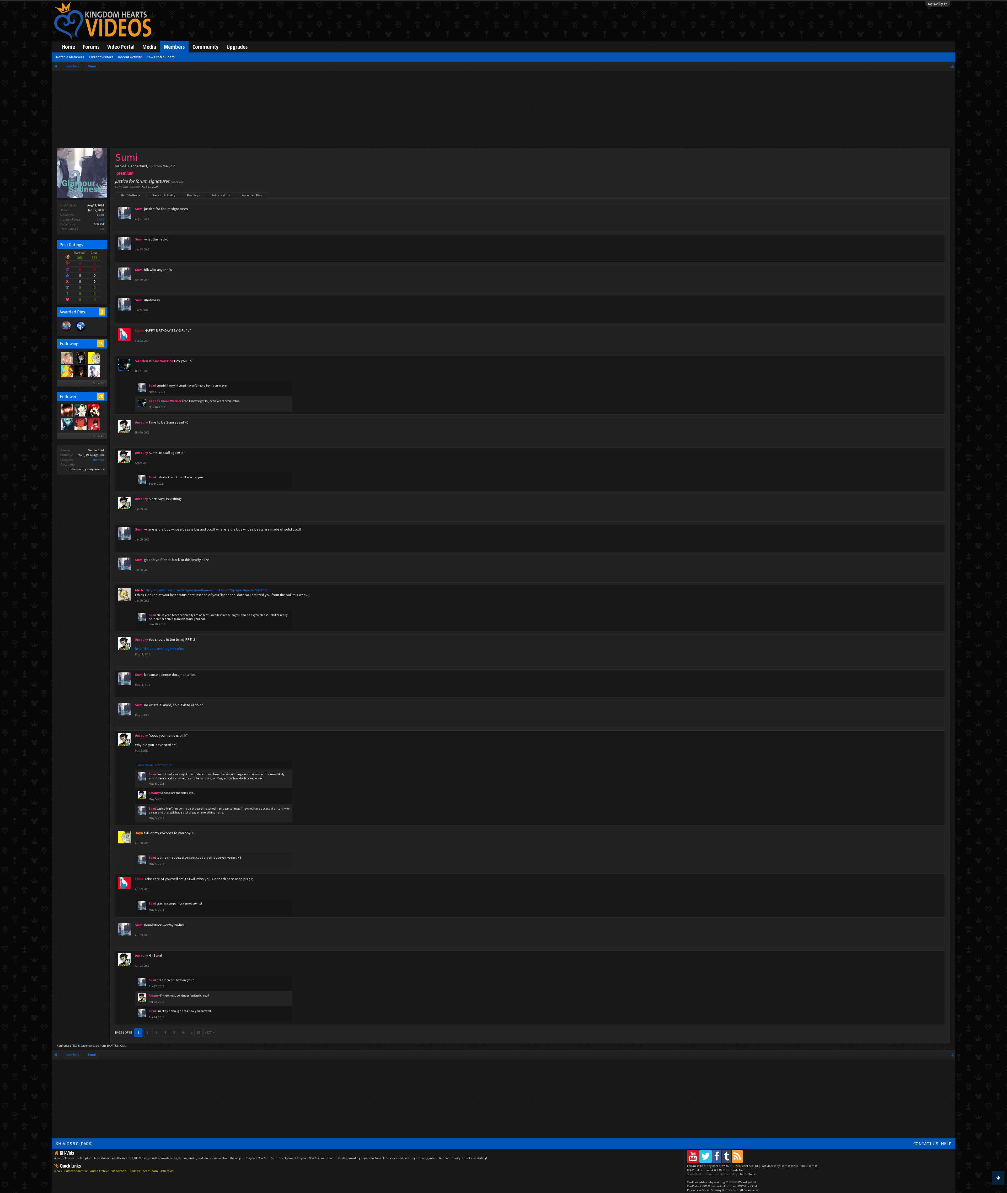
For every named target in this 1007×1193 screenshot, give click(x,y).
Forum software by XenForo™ (723, 1166)
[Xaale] (66, 371)
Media (149, 46)
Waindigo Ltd (747, 1182)
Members (174, 46)
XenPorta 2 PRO (67, 1045)
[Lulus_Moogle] (66, 357)
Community (205, 46)
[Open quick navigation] (952, 66)
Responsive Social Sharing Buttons (709, 1190)
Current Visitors (101, 57)
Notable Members (70, 57)
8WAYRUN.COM (116, 1045)
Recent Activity (163, 195)
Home (68, 46)
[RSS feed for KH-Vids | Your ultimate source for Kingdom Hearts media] (737, 1156)
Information (221, 195)
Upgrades (237, 46)
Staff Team (150, 1171)
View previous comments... (155, 765)
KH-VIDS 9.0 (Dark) (74, 1144)
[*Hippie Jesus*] (80, 371)
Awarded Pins (252, 195)
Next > (209, 1032)
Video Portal (121, 46)
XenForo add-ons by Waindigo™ (708, 1182)
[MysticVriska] (80, 357)
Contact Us (925, 1144)
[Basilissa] (66, 410)
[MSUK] (94, 424)
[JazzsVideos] (94, 410)
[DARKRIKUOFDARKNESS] (66, 424)
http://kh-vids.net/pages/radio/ (159, 648)
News (58, 1171)
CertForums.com (748, 1190)
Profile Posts (131, 195)
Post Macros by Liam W (788, 1166)
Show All (98, 383)
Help (946, 1144)
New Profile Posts (161, 57)
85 (198, 1032)
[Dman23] (80, 410)
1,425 (100, 219)
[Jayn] (94, 357)
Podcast (135, 1171)
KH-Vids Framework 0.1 (715, 1170)
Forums (91, 46)
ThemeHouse (747, 1174)
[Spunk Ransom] (94, 371)
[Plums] (80, 424)
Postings (193, 195)
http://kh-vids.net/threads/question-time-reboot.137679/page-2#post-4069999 (205, 590)
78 (101, 396)
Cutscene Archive (76, 1171)
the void (98, 460)
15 (101, 343)
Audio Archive (99, 1171)
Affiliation (167, 1171)
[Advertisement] (503, 110)
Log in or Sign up (937, 4)
